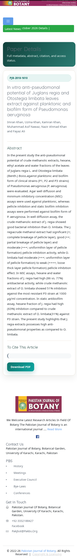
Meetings (20, 473)
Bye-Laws (20, 486)
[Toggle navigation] (8, 21)
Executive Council (25, 479)
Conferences (22, 493)
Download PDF (21, 367)
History (18, 466)
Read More (54, 429)
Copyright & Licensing (47, 554)
